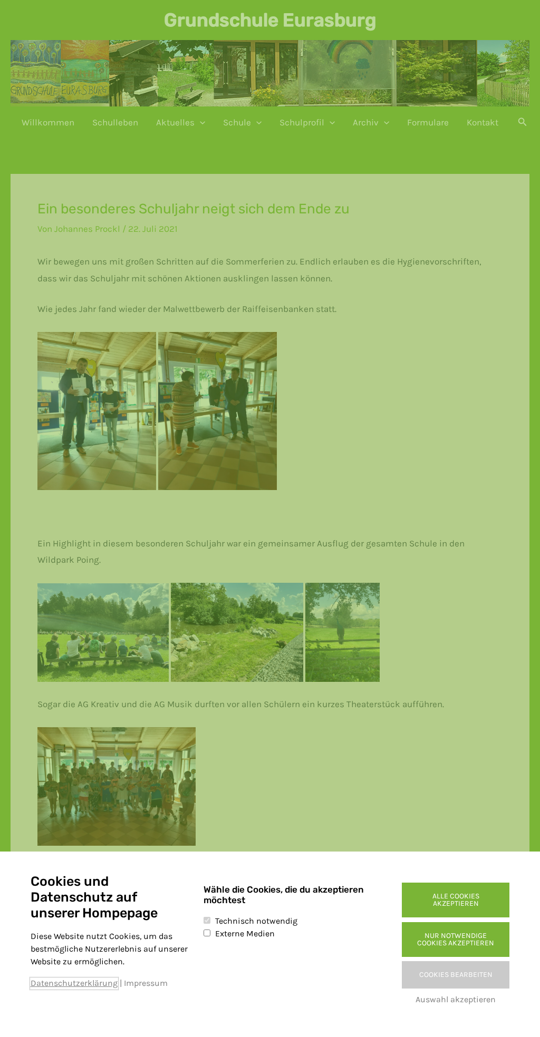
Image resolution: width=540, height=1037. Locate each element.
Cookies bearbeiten (456, 974)
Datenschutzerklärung (74, 983)
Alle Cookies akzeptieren (455, 900)
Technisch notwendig (256, 921)
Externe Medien (245, 933)
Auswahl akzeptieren (456, 999)
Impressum (146, 983)
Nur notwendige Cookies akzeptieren (455, 939)
